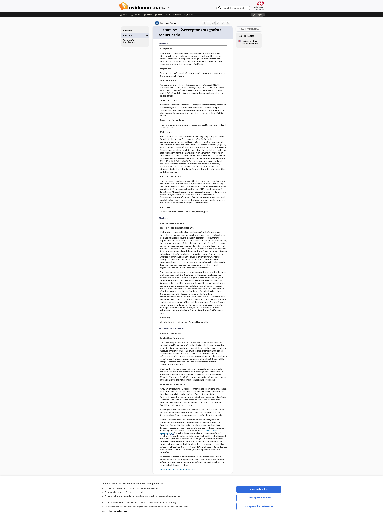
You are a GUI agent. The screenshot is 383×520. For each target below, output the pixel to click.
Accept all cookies (258, 489)
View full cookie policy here (114, 511)
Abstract (127, 30)
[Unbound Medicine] (259, 5)
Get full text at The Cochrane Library (177, 469)
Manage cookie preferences (258, 506)
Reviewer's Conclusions (129, 41)
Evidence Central (155, 5)
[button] (189, 14)
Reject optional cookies (259, 497)
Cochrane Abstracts (169, 23)
